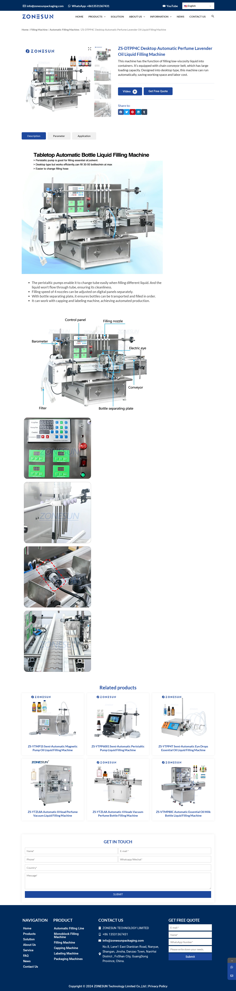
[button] (121, 112)
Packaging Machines (68, 959)
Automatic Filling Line (69, 928)
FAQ (26, 956)
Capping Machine (66, 948)
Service (28, 950)
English (191, 5)
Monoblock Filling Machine (66, 935)
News (27, 961)
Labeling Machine (66, 953)
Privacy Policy (157, 986)
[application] (104, 16)
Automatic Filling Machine (64, 29)
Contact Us (30, 966)
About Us (29, 945)
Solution (29, 939)
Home (25, 29)
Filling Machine (39, 29)
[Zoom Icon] (89, 48)
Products (29, 934)
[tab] (34, 135)
